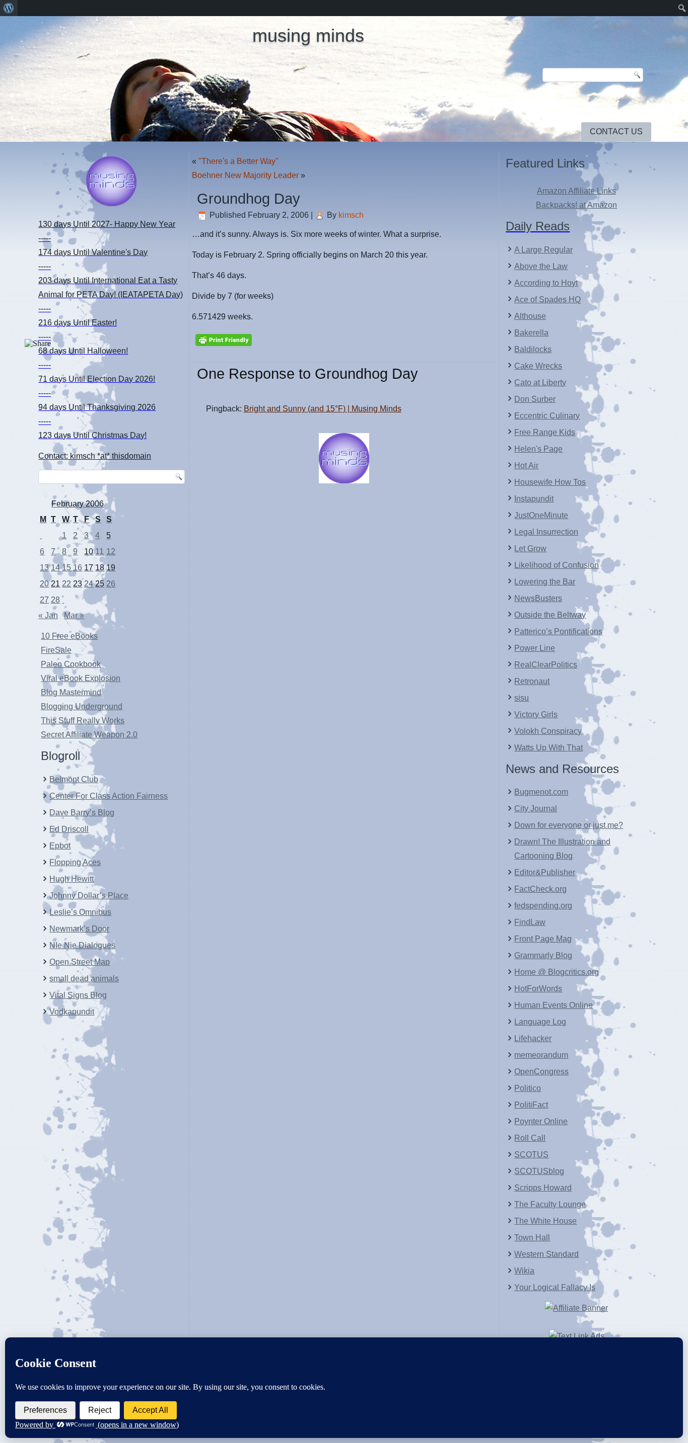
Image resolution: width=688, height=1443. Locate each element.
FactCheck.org (540, 889)
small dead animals (84, 978)
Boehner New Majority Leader (245, 175)
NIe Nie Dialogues (82, 945)
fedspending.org (543, 905)
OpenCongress (541, 1071)
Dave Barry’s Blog (81, 812)
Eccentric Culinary (547, 415)
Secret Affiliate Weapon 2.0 (89, 734)
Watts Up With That (548, 747)
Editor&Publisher (544, 872)
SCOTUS (531, 1154)
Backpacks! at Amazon (576, 205)
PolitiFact (531, 1104)
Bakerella (531, 332)
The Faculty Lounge (550, 1204)
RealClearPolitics (545, 664)
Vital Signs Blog (78, 995)
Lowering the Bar (544, 581)
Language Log (540, 1021)
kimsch (351, 215)
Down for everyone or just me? (568, 825)
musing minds (308, 35)
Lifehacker (533, 1038)
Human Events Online (553, 1005)
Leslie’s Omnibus (80, 912)
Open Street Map (79, 962)
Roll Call (529, 1138)
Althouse (530, 316)
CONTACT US (616, 131)
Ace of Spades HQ (547, 299)
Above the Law (541, 266)
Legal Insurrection (546, 532)
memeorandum (541, 1055)
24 (88, 583)
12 (110, 551)
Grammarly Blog (543, 955)
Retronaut (531, 681)
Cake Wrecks (538, 366)
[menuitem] (9, 8)
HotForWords (538, 988)
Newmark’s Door (79, 928)
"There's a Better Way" (238, 161)
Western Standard (546, 1254)
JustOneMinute (541, 515)
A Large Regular (543, 249)
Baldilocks (533, 349)
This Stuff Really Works (82, 720)
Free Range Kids (544, 432)
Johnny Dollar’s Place (88, 895)
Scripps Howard (543, 1187)
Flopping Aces (75, 862)
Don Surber (535, 399)
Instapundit (534, 498)
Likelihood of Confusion (556, 565)
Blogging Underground (81, 706)
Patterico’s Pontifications (558, 631)
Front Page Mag (543, 939)
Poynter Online (541, 1121)
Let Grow (530, 548)
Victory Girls (536, 714)
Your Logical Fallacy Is (554, 1287)
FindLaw (529, 922)
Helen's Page (538, 449)
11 (99, 551)
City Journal (535, 808)
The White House (545, 1221)
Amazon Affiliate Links (576, 191)
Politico (527, 1088)
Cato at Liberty (540, 382)
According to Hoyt (546, 283)
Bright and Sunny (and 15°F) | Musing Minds (322, 408)
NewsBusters (538, 598)
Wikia (524, 1270)
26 (110, 583)
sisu (521, 698)
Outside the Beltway (550, 615)
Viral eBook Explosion (80, 678)
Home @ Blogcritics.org (556, 972)
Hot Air (526, 465)
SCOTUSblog (539, 1171)
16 (77, 567)
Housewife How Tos (550, 482)
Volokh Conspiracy (548, 731)
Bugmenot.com (541, 792)
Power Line (534, 648)
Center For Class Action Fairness (108, 796)
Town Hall (532, 1237)
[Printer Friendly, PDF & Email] (223, 339)
